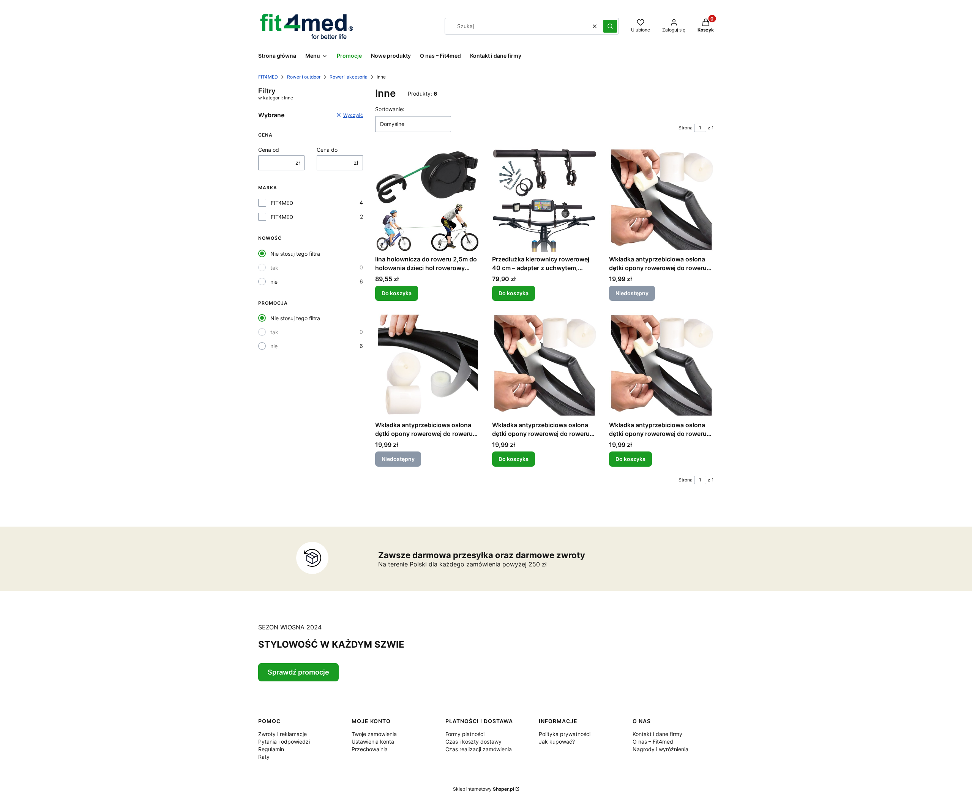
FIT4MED (268, 77)
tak (274, 267)
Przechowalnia (370, 749)
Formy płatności (464, 734)
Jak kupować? (557, 741)
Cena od (268, 149)
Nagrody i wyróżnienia (660, 749)
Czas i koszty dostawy (473, 741)
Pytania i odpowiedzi (284, 741)
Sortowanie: (389, 109)
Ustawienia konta (373, 741)
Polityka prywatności (564, 734)
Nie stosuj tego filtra (295, 253)
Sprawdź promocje (298, 672)
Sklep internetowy (483, 789)
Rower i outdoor (303, 77)
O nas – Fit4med (653, 741)
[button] (610, 26)
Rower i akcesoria (349, 77)
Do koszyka (397, 293)
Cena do (327, 149)
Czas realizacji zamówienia (478, 749)
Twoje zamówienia (374, 734)
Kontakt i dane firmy (657, 734)
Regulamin (271, 749)
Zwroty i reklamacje (282, 734)
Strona (686, 128)
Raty (264, 756)
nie (274, 281)
